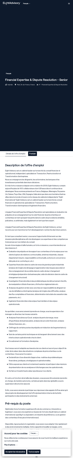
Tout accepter (33, 452)
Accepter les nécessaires (15, 452)
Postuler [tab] (32, 154)
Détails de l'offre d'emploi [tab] (15, 154)
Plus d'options (9, 445)
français (8, 73)
